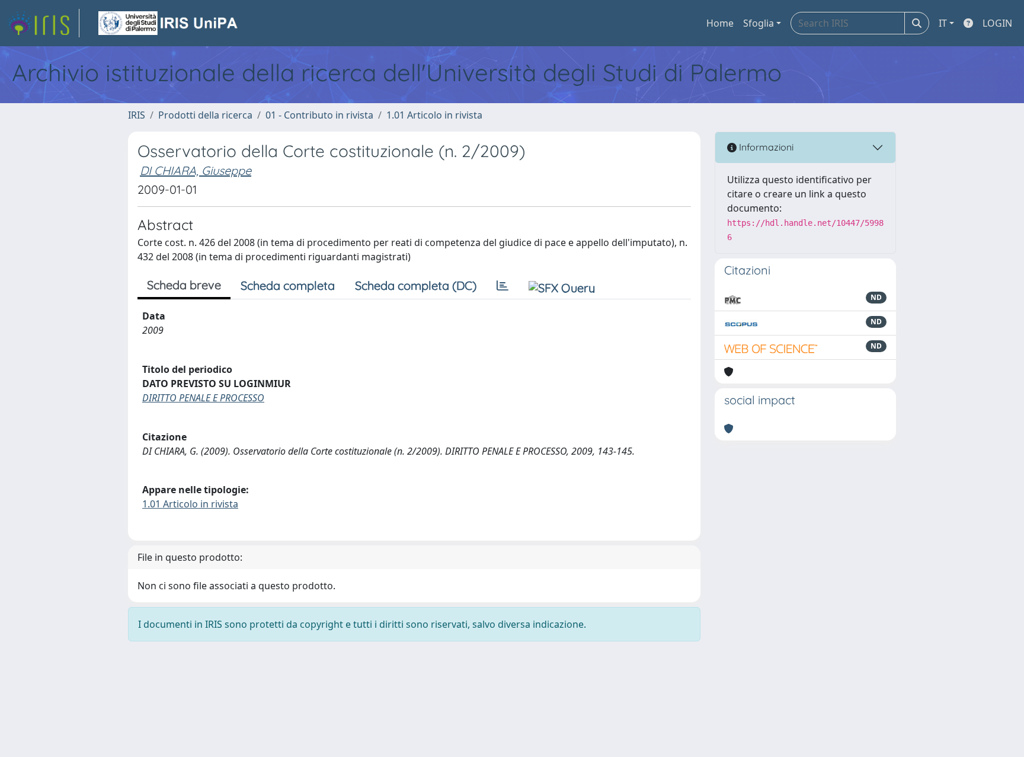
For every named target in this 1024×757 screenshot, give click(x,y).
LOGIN (997, 23)
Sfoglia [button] (758, 23)
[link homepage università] (169, 23)
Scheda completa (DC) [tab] (415, 285)
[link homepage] (43, 23)
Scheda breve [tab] (184, 284)
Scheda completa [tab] (288, 285)
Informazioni (765, 147)
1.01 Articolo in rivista (434, 115)
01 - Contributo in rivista (319, 115)
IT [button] (943, 23)
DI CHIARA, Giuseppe (195, 170)
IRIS (136, 115)
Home (720, 23)
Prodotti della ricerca (205, 115)
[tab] (503, 285)
